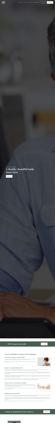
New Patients (36, 2)
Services (20, 2)
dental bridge (15, 397)
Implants (43, 2)
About (30, 2)
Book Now (50, 2)
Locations (25, 2)
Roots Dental (10, 359)
